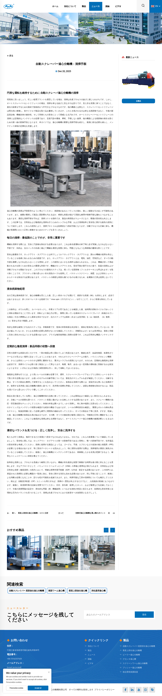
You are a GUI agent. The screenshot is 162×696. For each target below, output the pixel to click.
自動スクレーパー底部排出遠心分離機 (139, 646)
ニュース (96, 6)
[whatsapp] (145, 690)
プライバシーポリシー (104, 689)
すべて (61, 513)
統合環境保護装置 (130, 672)
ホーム (55, 6)
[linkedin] (132, 690)
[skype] (152, 690)
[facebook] (125, 690)
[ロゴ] (9, 6)
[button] (106, 530)
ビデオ (118, 6)
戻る (11, 55)
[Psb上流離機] (61, 553)
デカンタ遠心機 (129, 659)
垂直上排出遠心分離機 (132, 650)
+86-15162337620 (14, 659)
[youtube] (139, 690)
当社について (70, 6)
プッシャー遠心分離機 (132, 668)
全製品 (138, 101)
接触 (107, 6)
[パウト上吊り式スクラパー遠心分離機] (24, 553)
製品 (84, 6)
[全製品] (138, 80)
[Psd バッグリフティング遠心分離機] (97, 553)
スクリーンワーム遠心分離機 (135, 663)
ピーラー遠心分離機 (131, 655)
